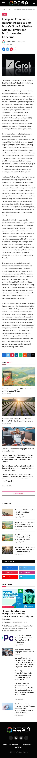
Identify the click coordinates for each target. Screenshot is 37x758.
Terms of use (27, 744)
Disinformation (8, 607)
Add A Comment (18, 493)
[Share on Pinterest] (11, 49)
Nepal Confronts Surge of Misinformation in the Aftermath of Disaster (23, 537)
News (4, 14)
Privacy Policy (14, 744)
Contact (18, 747)
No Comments (8, 44)
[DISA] (18, 3)
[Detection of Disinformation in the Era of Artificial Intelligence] (7, 512)
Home (5, 744)
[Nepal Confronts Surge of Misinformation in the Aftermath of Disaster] (18, 376)
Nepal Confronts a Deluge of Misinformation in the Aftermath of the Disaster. (25, 524)
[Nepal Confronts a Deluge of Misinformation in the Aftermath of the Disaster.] (7, 525)
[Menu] (3, 3)
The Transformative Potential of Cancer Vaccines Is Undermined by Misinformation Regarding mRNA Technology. (25, 708)
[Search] (34, 3)
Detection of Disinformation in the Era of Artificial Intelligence (25, 512)
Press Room (11, 42)
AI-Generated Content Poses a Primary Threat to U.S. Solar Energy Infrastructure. (25, 549)
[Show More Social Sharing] (15, 49)
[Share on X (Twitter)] (7, 49)
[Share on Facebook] (3, 49)
